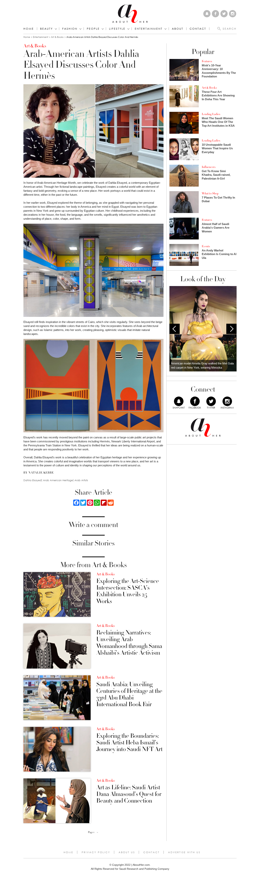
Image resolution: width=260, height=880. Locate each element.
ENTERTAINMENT (149, 28)
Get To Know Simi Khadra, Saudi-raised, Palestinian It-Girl (216, 174)
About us (127, 852)
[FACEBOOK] (195, 401)
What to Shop (210, 193)
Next (231, 329)
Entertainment (40, 37)
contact (198, 28)
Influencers (208, 167)
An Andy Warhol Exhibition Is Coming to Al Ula (219, 254)
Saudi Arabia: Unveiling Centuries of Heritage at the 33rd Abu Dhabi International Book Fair (129, 694)
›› (97, 832)
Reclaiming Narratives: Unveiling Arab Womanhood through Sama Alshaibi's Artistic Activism (129, 642)
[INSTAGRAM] (227, 401)
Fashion (69, 28)
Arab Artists (81, 480)
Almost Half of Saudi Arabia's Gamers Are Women (215, 227)
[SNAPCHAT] (178, 401)
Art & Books (57, 37)
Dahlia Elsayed (32, 480)
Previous (174, 329)
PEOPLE (93, 28)
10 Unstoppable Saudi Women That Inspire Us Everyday (217, 148)
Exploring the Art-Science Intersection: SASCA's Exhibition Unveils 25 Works (127, 591)
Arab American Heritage (58, 480)
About (177, 28)
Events (206, 246)
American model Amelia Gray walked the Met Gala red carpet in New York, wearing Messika (202, 365)
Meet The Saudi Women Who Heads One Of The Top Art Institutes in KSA (218, 122)
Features (207, 61)
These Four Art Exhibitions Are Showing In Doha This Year (218, 95)
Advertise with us (184, 852)
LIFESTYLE (117, 28)
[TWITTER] (211, 401)
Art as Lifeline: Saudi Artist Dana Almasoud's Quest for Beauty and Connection (128, 794)
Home (28, 28)
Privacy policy (96, 852)
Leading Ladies (211, 114)
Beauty (46, 28)
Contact (151, 852)
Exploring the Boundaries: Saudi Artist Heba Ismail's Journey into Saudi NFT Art (129, 743)
